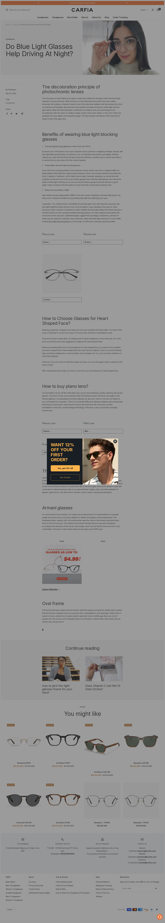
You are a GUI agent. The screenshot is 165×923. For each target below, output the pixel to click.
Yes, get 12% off (65, 468)
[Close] (115, 441)
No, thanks (65, 477)
